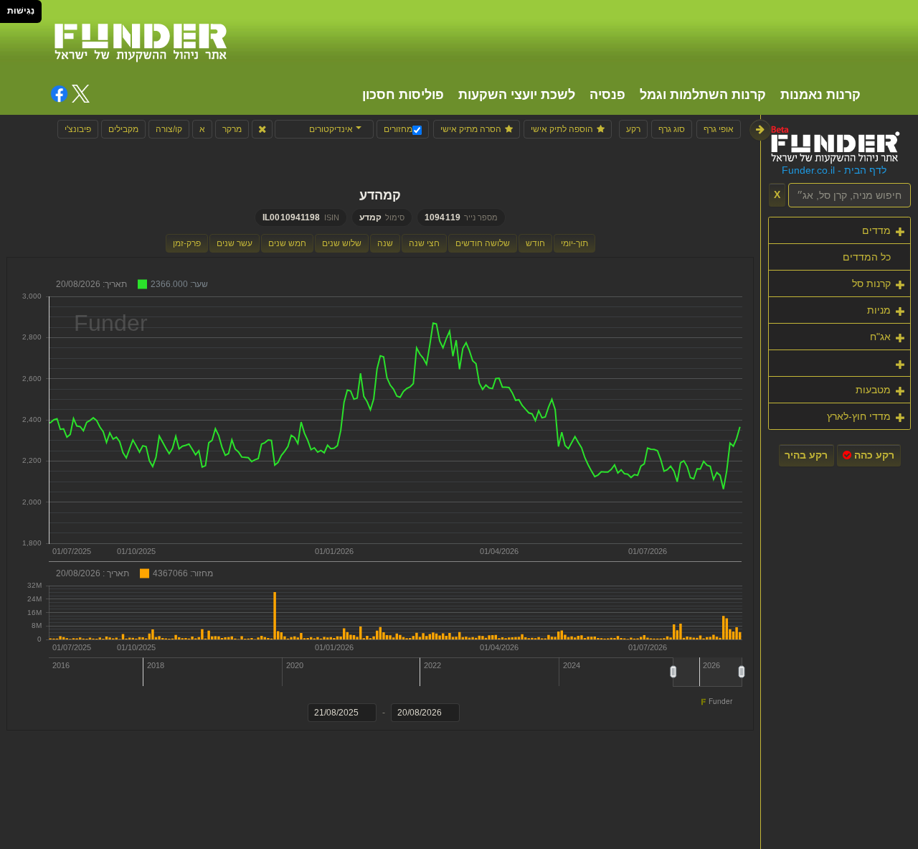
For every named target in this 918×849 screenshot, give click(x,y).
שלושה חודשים (482, 243)
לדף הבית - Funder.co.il (834, 170)
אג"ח (880, 336)
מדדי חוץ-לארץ (859, 416)
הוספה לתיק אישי (562, 129)
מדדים (876, 230)
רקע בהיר (806, 455)
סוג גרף (671, 129)
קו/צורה (169, 129)
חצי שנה (424, 243)
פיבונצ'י (78, 129)
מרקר (232, 129)
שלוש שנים (341, 243)
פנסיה (607, 95)
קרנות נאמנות (820, 95)
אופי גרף (719, 129)
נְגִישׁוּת (20, 11)
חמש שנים (287, 243)
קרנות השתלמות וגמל (703, 95)
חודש (535, 243)
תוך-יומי (574, 243)
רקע (633, 129)
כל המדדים (867, 257)
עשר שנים (234, 243)
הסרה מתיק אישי (470, 129)
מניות (879, 310)
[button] (324, 129)
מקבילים (123, 129)
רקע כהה (872, 455)
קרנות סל (871, 283)
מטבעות (873, 389)
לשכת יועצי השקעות (516, 95)
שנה (385, 243)
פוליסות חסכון (403, 95)
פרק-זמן (187, 243)
